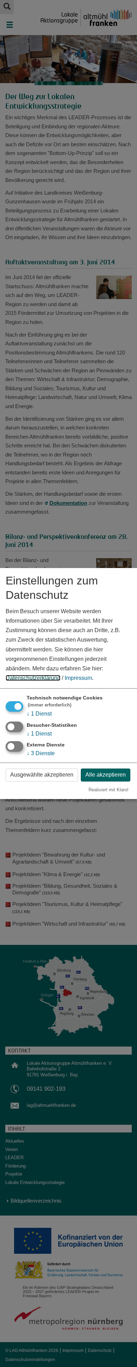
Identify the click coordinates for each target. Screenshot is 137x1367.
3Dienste (41, 753)
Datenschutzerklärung (33, 678)
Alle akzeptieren (105, 775)
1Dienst (39, 714)
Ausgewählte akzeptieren (41, 775)
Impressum (78, 678)
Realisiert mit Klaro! (109, 789)
